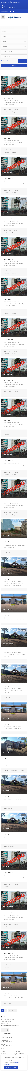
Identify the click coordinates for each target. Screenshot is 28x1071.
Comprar (4, 1053)
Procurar (14, 65)
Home (3, 1051)
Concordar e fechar (11, 1067)
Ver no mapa (22, 61)
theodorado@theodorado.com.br (10, 1025)
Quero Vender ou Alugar (19, 1054)
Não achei (17, 1051)
